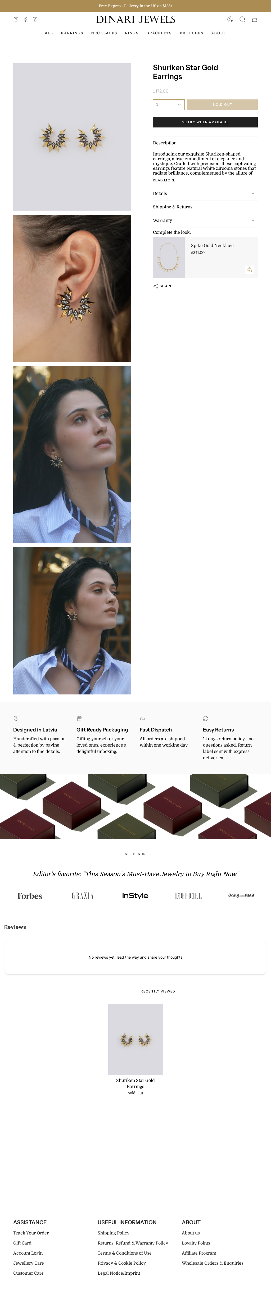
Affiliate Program (199, 1253)
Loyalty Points (196, 1243)
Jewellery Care (28, 1263)
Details (160, 193)
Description (165, 143)
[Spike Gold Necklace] (169, 257)
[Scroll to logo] (31, 895)
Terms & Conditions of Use (125, 1253)
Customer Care (28, 1273)
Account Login (28, 1253)
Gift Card (22, 1243)
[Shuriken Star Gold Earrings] (135, 1039)
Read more (164, 180)
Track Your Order (31, 1233)
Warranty (162, 220)
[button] (242, 19)
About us (191, 1233)
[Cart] (255, 19)
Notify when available (205, 122)
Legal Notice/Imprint (119, 1273)
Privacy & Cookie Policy (122, 1263)
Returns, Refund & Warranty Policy (133, 1243)
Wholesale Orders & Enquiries (212, 1263)
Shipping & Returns (172, 207)
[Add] (249, 270)
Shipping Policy (113, 1233)
